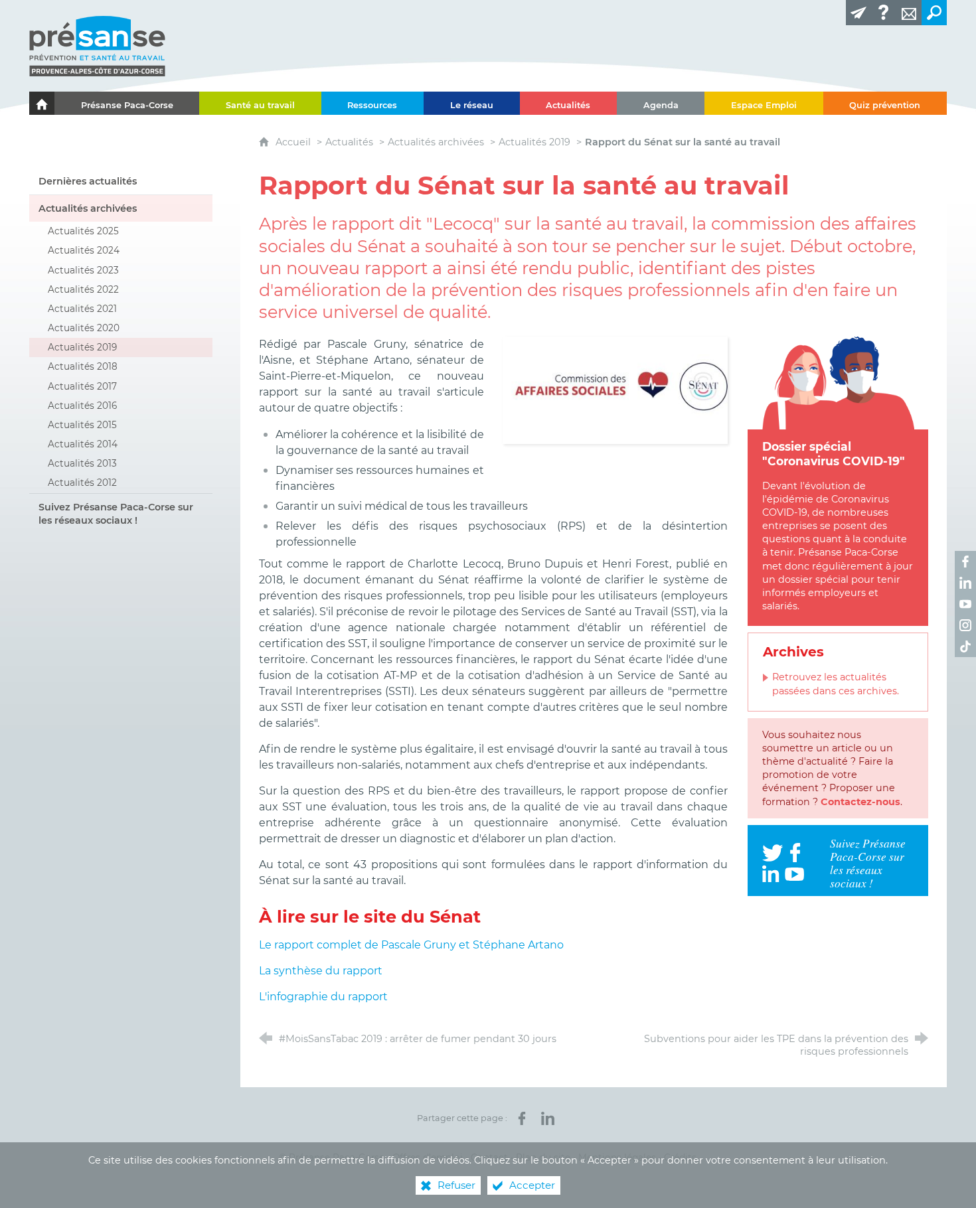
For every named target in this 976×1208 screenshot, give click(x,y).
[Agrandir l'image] (615, 389)
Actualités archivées (436, 142)
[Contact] (909, 12)
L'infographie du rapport (323, 996)
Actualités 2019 (534, 142)
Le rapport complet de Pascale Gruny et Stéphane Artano (411, 945)
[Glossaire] (883, 12)
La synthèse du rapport (320, 970)
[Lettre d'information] (858, 12)
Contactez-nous (860, 802)
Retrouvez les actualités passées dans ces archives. (835, 683)
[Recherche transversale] (934, 12)
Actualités (349, 142)
